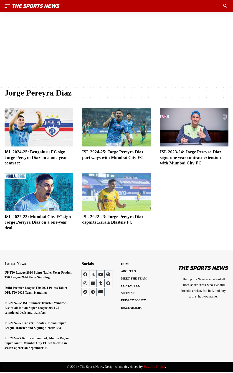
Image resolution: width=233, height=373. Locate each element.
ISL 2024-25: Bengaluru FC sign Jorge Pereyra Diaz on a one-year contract (36, 157)
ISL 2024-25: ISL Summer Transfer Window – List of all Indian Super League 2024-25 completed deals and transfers (36, 307)
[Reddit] (85, 292)
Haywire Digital (154, 366)
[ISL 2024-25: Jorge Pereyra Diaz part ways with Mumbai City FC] (116, 127)
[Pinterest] (108, 274)
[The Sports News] (36, 6)
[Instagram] (85, 283)
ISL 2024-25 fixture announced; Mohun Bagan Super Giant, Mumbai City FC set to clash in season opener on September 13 (37, 343)
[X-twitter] (93, 274)
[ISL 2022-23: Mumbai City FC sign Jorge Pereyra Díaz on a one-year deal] (39, 192)
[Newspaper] (100, 292)
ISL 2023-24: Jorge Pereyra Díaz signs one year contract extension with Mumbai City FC (190, 157)
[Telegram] (93, 292)
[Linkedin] (93, 283)
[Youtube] (100, 274)
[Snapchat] (108, 283)
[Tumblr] (100, 283)
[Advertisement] (116, 47)
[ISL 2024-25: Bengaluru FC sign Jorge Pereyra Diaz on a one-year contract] (39, 127)
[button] (8, 6)
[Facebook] (85, 274)
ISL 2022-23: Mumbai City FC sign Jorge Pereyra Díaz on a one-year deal (38, 222)
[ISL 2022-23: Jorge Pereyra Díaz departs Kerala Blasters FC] (116, 192)
